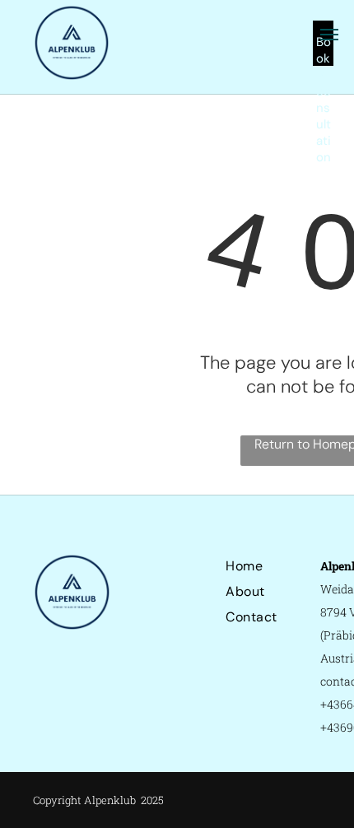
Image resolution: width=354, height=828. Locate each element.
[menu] (329, 34)
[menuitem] (285, 566)
